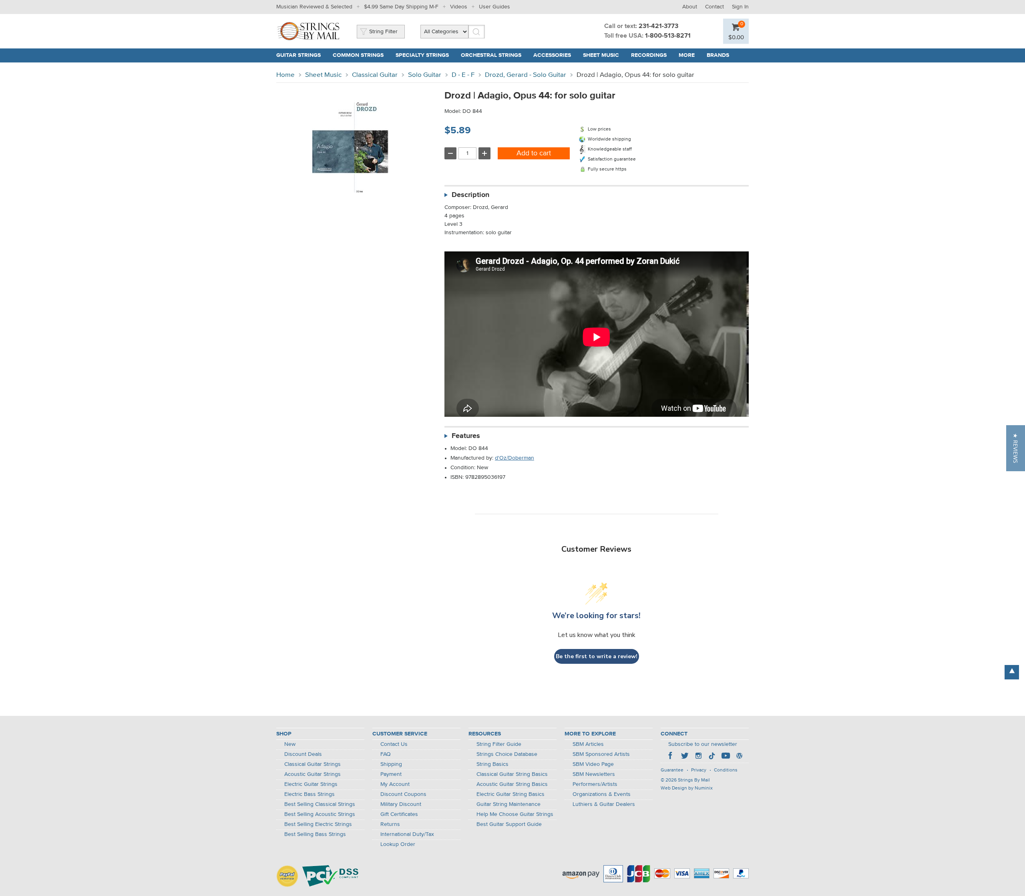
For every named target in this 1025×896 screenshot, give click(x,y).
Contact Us (394, 744)
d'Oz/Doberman (514, 458)
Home (285, 75)
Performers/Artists (595, 784)
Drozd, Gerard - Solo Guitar (525, 75)
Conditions (726, 770)
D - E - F (463, 75)
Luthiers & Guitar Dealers (604, 804)
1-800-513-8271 (668, 36)
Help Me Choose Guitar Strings (514, 814)
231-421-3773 (658, 26)
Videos (458, 7)
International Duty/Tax (407, 834)
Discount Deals (303, 754)
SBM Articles (588, 744)
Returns (390, 824)
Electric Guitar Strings (311, 784)
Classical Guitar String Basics (512, 774)
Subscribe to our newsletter (702, 744)
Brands (718, 55)
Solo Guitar (424, 75)
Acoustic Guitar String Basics (512, 784)
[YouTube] (726, 756)
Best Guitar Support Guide (509, 824)
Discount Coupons (403, 794)
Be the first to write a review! (596, 656)
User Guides (494, 7)
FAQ (385, 754)
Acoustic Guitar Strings (312, 774)
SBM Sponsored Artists (601, 754)
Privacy (698, 770)
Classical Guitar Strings (312, 764)
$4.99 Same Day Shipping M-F (401, 7)
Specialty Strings (422, 55)
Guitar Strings (298, 55)
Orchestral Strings (491, 55)
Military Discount (400, 804)
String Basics (492, 764)
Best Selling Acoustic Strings (319, 814)
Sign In (740, 7)
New (289, 744)
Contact (714, 7)
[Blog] (739, 756)
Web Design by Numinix (687, 788)
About (689, 7)
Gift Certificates (399, 814)
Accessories (552, 55)
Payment (391, 774)
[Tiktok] (712, 756)
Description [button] (470, 195)
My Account (395, 784)
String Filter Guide (498, 744)
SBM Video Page (593, 764)
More (687, 55)
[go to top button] (1012, 672)
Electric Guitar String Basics (510, 794)
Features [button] (466, 436)
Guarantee (672, 770)
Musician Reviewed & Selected (314, 7)
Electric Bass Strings (309, 794)
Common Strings (358, 55)
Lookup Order (397, 844)
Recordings (649, 55)
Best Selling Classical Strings (319, 804)
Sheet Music (601, 55)
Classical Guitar (375, 75)
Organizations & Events (602, 794)
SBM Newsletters (594, 774)
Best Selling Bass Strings (315, 834)
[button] (1015, 448)
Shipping (391, 764)
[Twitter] (685, 756)
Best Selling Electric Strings (318, 824)
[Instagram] (698, 756)
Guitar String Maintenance (508, 804)
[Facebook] (671, 756)
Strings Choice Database (506, 754)
